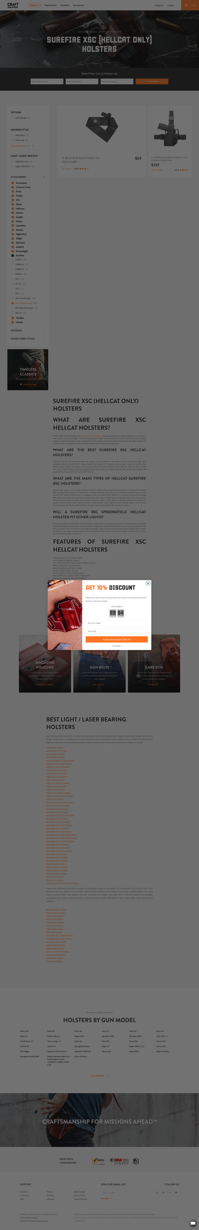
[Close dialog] (148, 583)
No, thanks (117, 646)
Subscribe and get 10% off (116, 639)
